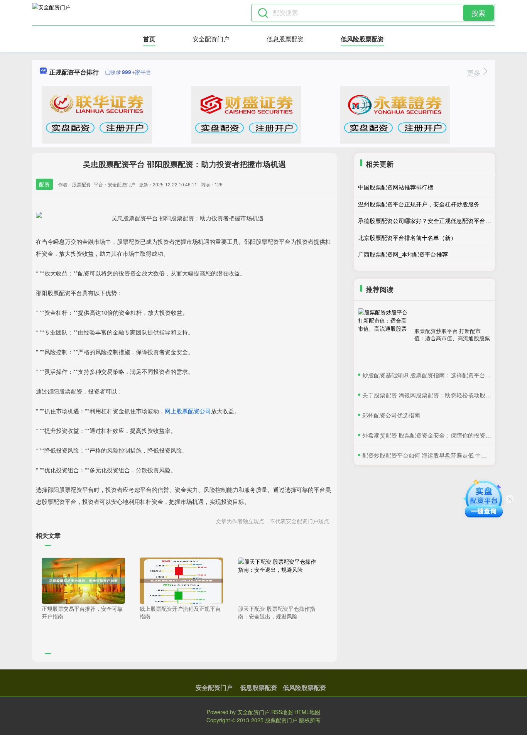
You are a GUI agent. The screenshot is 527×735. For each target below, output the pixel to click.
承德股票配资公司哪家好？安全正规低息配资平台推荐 (427, 220)
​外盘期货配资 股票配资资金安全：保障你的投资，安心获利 (438, 435)
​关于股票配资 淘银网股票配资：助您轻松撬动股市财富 (432, 395)
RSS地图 (282, 712)
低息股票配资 (285, 38)
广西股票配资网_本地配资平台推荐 (403, 254)
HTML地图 (307, 712)
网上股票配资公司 (188, 411)
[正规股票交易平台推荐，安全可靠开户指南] (83, 580)
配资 (44, 184)
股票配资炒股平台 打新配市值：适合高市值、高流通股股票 (452, 334)
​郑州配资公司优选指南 (391, 415)
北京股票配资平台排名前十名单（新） (407, 237)
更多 (475, 73)
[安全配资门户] (51, 12)
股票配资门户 (281, 720)
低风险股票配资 (362, 38)
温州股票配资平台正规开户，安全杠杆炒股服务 (419, 204)
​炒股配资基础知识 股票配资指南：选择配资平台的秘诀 (432, 375)
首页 (149, 38)
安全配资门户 (211, 38)
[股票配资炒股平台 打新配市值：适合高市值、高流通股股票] (384, 334)
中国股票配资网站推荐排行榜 (395, 187)
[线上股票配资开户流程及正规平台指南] (181, 580)
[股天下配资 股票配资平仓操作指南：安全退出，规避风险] (279, 580)
